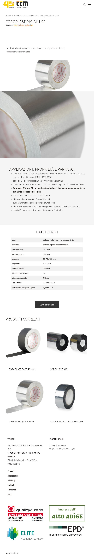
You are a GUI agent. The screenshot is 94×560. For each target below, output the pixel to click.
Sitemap (11, 480)
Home (8, 16)
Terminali (12, 490)
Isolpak (10, 485)
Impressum (12, 476)
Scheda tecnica (47, 304)
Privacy (11, 471)
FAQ (9, 494)
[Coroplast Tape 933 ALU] (25, 344)
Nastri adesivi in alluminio (25, 16)
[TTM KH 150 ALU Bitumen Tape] (67, 396)
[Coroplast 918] (67, 344)
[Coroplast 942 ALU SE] (25, 396)
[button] (89, 4)
